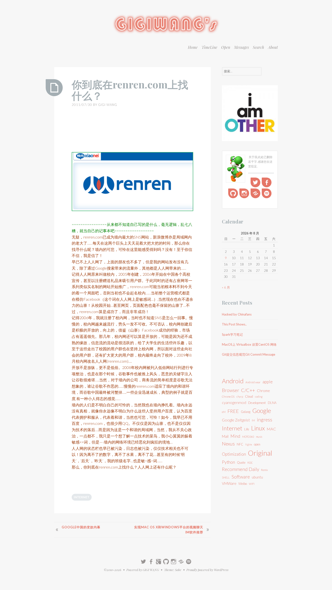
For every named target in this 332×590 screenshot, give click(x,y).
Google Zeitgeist (236, 420)
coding (258, 396)
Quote (241, 462)
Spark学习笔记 (232, 334)
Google (261, 410)
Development (257, 403)
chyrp (239, 396)
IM (253, 420)
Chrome (263, 390)
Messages (241, 47)
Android (233, 381)
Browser (230, 390)
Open (225, 47)
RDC (250, 462)
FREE (233, 411)
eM (224, 411)
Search (258, 47)
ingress (264, 419)
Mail (225, 436)
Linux (258, 428)
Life (246, 429)
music (259, 436)
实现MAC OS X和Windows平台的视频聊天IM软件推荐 (168, 529)
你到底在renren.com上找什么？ (130, 89)
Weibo (242, 484)
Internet (81, 497)
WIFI (251, 483)
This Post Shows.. (234, 324)
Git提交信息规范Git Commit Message (248, 354)
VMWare (229, 483)
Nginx (248, 444)
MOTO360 (248, 436)
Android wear (253, 382)
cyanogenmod (234, 402)
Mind (235, 436)
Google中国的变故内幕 (81, 527)
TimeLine (209, 47)
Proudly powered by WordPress (207, 570)
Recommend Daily (240, 469)
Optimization (234, 454)
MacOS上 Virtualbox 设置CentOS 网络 (249, 344)
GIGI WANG (107, 105)
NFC (240, 444)
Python (228, 462)
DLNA (272, 403)
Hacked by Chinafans (237, 314)
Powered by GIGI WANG (142, 570)
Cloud (249, 396)
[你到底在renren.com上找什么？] (54, 87)
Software (241, 476)
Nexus (228, 443)
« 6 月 (226, 287)
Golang (245, 412)
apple (267, 381)
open (257, 444)
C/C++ (248, 390)
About (273, 47)
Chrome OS (228, 396)
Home (193, 47)
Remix (264, 469)
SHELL (226, 477)
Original (260, 453)
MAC (271, 429)
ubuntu (257, 477)
